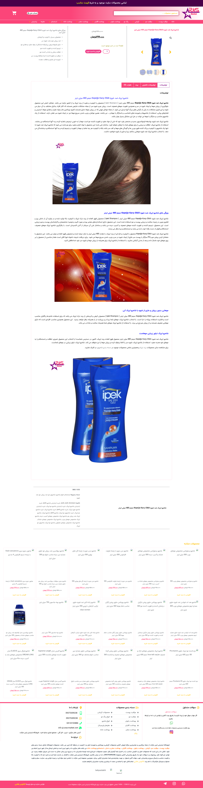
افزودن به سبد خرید (93, 51)
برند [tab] (136, 85)
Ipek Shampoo (111, 103)
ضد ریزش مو (43, 495)
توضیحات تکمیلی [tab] (149, 85)
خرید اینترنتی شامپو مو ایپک (56, 506)
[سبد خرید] (14, 13)
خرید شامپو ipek (62, 510)
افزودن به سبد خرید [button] (183, 595)
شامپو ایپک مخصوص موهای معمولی (68, 523)
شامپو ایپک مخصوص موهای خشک (49, 519)
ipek (62, 503)
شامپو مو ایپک (50, 523)
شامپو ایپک (46, 513)
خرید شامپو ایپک (50, 510)
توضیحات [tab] (163, 85)
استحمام (67, 495)
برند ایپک (143, 347)
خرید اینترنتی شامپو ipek (51, 503)
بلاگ (135, 733)
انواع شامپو (60, 495)
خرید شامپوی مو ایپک (66, 513)
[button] (162, 22)
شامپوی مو (51, 495)
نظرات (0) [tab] (127, 85)
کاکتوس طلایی (139, 761)
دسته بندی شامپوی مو (103, 347)
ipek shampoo (70, 503)
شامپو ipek (54, 513)
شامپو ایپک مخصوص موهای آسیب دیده (53, 516)
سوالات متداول (171, 712)
